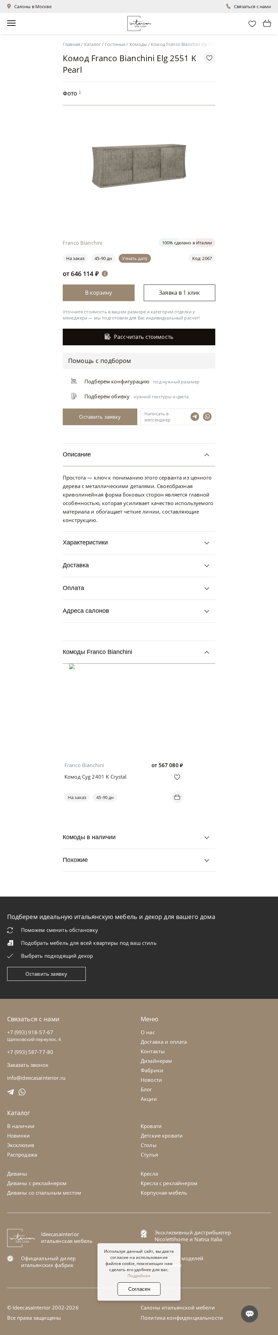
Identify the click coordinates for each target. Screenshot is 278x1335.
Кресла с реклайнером (169, 1183)
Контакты (153, 1051)
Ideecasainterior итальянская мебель (67, 1237)
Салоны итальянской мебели (178, 1307)
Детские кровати (162, 1135)
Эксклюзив (20, 1145)
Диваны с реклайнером (37, 1183)
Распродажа (22, 1154)
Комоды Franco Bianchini (97, 651)
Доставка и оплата (164, 1041)
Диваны (17, 1173)
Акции (149, 1098)
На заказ (77, 797)
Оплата (73, 588)
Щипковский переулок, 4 (34, 1039)
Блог (146, 1089)
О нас (148, 1032)
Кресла (149, 1173)
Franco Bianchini (84, 765)
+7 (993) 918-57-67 (30, 1032)
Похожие (75, 859)
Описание (77, 454)
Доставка (76, 565)
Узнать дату (134, 258)
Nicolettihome (171, 1239)
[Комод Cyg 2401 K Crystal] (123, 668)
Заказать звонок (27, 1064)
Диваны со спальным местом (44, 1192)
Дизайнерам (156, 1060)
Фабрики (152, 1070)
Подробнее (138, 1276)
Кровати (151, 1126)
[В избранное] (177, 777)
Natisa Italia (208, 1239)
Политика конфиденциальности (182, 1317)
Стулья (149, 1154)
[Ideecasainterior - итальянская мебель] (139, 22)
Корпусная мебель (164, 1192)
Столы (149, 1145)
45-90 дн (103, 258)
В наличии (21, 1126)
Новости (151, 1079)
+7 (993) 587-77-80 (30, 1051)
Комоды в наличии (89, 837)
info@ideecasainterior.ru (36, 1077)
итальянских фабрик (47, 1265)
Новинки (18, 1135)
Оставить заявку (46, 973)
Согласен (139, 1289)
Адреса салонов (86, 610)
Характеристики (85, 542)
